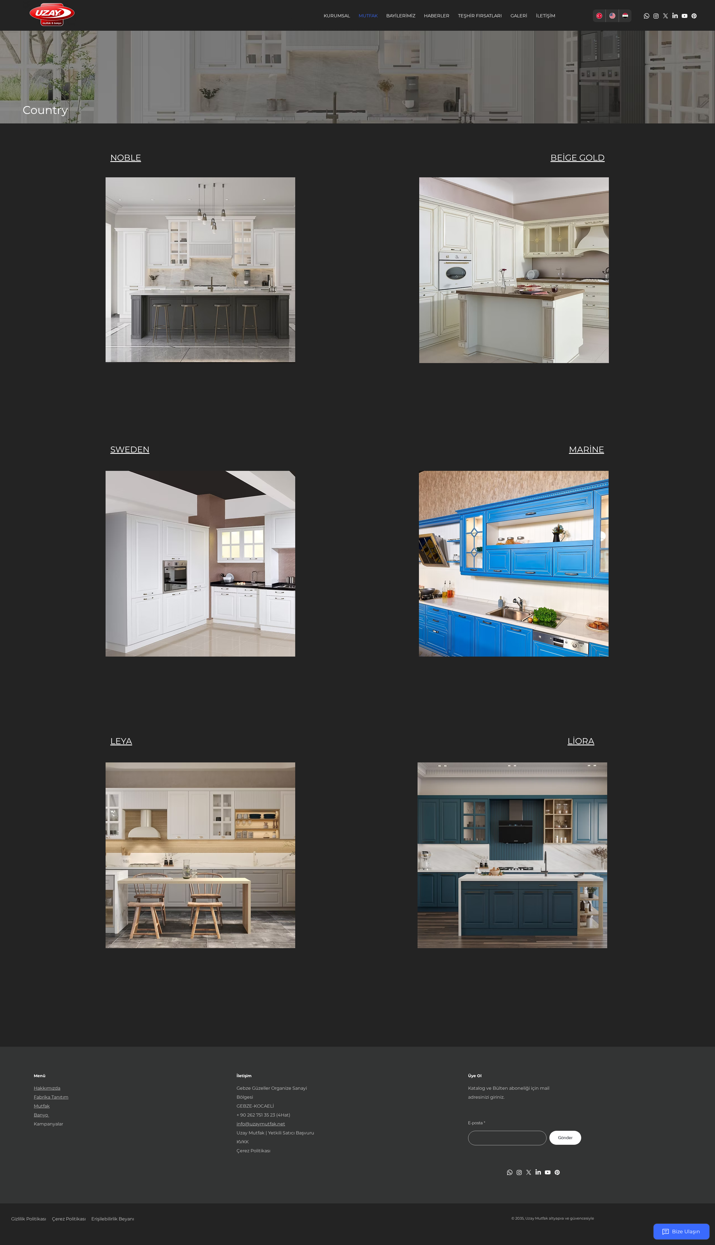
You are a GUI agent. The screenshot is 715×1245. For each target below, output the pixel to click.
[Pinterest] (694, 16)
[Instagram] (656, 16)
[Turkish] (599, 15)
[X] (665, 16)
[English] (612, 15)
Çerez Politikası (253, 1150)
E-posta (475, 1123)
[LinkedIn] (675, 16)
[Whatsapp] (646, 16)
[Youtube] (684, 16)
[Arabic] (625, 15)
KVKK (243, 1141)
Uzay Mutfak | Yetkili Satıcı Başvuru (275, 1133)
